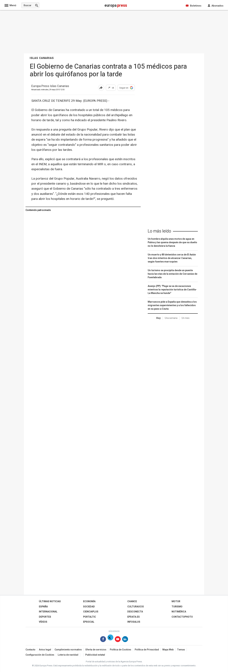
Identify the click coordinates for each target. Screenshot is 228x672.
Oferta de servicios (95, 649)
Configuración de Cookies (40, 655)
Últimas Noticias (50, 601)
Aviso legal (45, 649)
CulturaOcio (135, 606)
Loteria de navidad (68, 655)
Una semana (171, 318)
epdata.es (133, 617)
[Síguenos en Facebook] (103, 639)
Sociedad (89, 606)
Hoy (158, 318)
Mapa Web (168, 649)
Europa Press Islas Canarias (50, 86)
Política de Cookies (120, 649)
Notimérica (179, 611)
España (43, 606)
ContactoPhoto (182, 617)
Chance (132, 601)
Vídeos (43, 622)
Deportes (45, 617)
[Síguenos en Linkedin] (125, 639)
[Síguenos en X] (110, 639)
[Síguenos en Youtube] (117, 639)
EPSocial (88, 622)
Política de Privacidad (147, 649)
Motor (176, 601)
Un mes (185, 318)
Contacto (30, 649)
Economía (89, 601)
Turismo (177, 606)
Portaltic (89, 617)
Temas (181, 649)
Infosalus (133, 622)
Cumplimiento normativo (68, 649)
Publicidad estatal (95, 655)
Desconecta (135, 611)
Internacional (48, 611)
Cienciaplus (90, 611)
